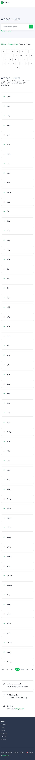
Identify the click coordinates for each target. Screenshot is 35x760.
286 (32, 669)
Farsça (3, 730)
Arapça (10, 44)
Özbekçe (3, 724)
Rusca (16, 44)
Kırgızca (3, 739)
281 (8, 669)
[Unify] (5, 2)
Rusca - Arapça (6, 31)
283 (17, 669)
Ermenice (4, 733)
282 (12, 669)
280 (3, 669)
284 (22, 669)
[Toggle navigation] (32, 2)
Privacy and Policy (6, 752)
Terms (16, 752)
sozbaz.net (5, 755)
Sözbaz (3, 44)
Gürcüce (3, 736)
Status (22, 752)
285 (27, 669)
